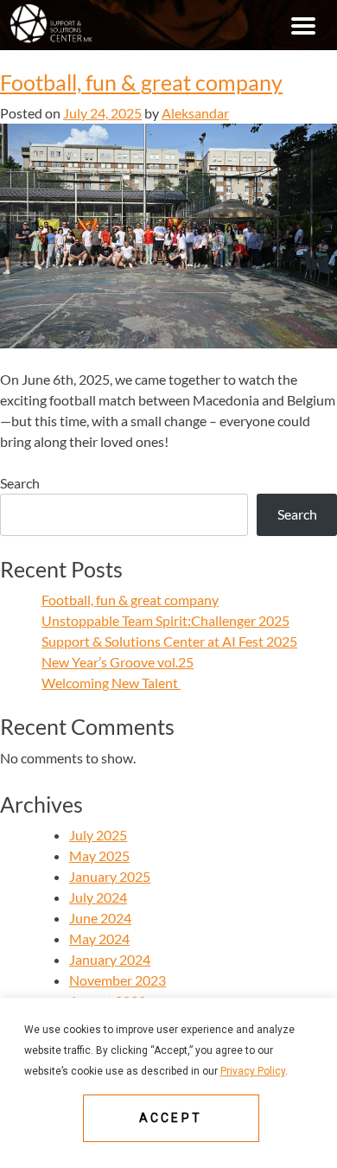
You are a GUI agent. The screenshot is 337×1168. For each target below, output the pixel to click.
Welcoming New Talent (111, 682)
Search (20, 483)
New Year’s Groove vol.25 (117, 662)
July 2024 (98, 897)
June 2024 (100, 918)
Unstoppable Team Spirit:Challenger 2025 (165, 620)
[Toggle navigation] (303, 25)
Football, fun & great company (141, 82)
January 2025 (109, 876)
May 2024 (99, 938)
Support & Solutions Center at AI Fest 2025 (169, 641)
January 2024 (109, 959)
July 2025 (98, 835)
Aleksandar (195, 113)
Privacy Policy (252, 1071)
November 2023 (117, 980)
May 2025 (99, 855)
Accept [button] (170, 1118)
